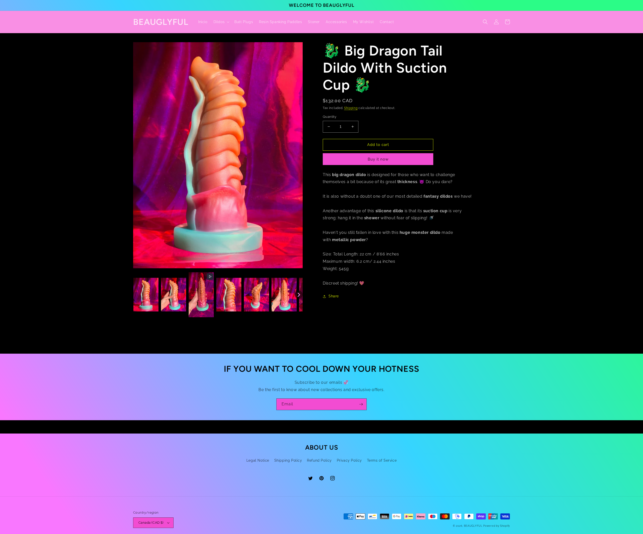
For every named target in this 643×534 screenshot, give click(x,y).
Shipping (351, 108)
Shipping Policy (288, 460)
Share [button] (334, 296)
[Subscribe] (360, 404)
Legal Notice (257, 460)
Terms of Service (382, 460)
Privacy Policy (349, 460)
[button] (221, 22)
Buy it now (378, 159)
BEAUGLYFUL (473, 525)
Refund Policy (319, 460)
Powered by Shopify (496, 525)
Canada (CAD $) (151, 522)
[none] (146, 295)
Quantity (329, 117)
